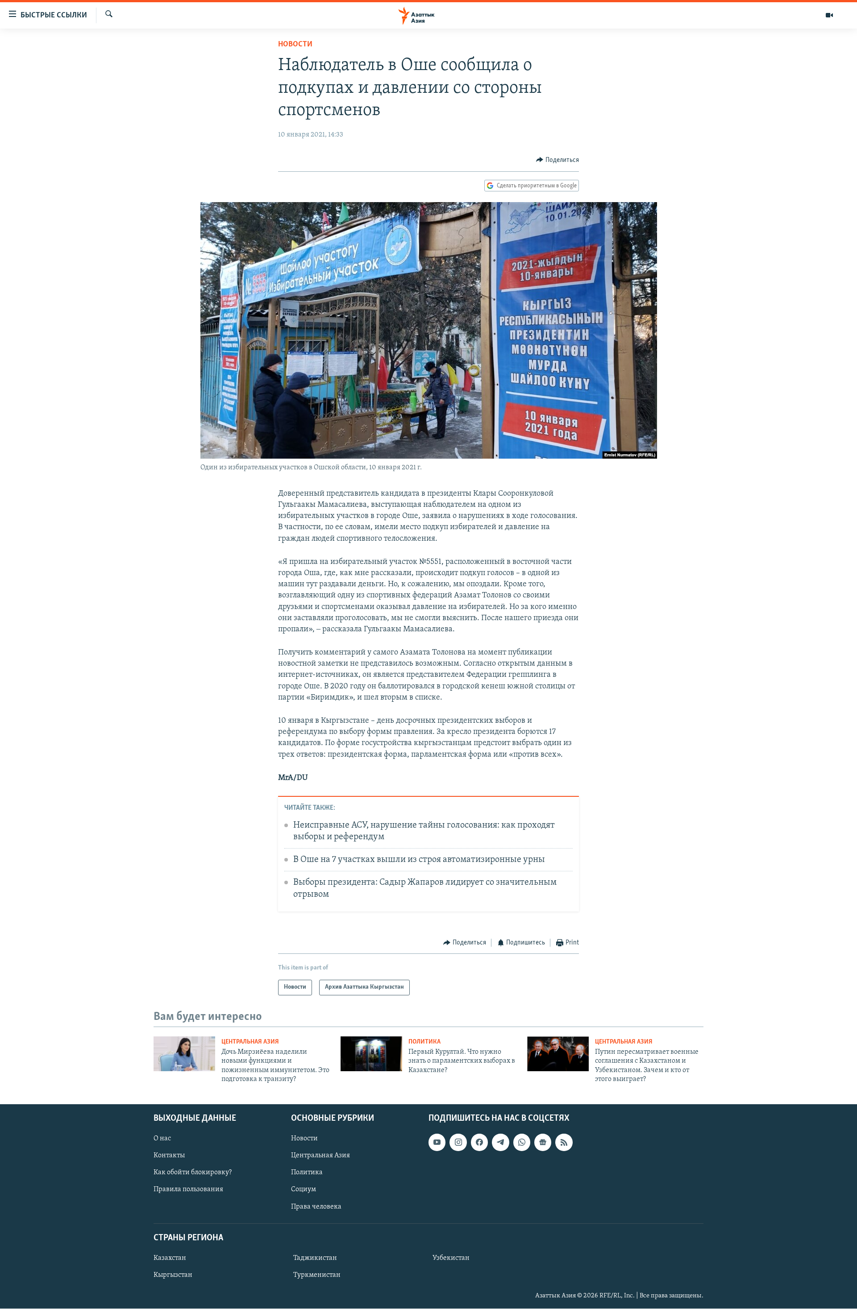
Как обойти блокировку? (193, 1172)
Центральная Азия (250, 1042)
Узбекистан (451, 1258)
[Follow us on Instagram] (457, 1142)
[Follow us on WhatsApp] (521, 1142)
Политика (424, 1042)
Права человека (316, 1206)
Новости (295, 45)
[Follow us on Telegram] (500, 1142)
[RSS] (563, 1142)
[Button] (557, 160)
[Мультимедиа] (829, 15)
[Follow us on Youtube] (436, 1142)
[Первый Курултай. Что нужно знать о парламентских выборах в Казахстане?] (371, 1053)
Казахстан (170, 1258)
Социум (303, 1189)
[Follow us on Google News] (542, 1142)
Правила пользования (188, 1189)
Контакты (169, 1156)
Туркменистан (317, 1275)
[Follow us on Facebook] (479, 1142)
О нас (162, 1139)
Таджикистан (315, 1258)
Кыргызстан (173, 1275)
